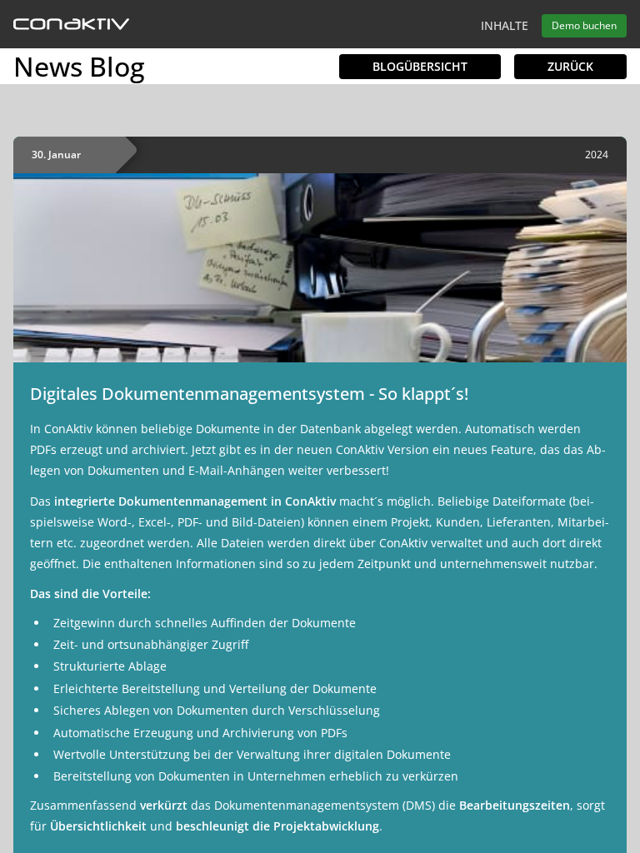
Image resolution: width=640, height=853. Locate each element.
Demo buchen (584, 25)
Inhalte (504, 25)
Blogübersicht (420, 66)
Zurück (570, 66)
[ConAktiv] (71, 25)
